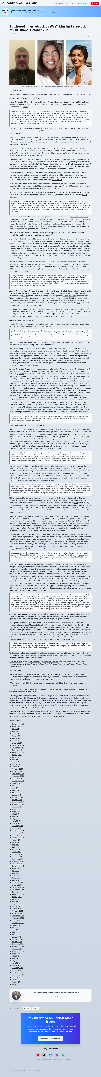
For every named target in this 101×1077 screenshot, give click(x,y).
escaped (64, 516)
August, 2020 (17, 726)
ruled (76, 503)
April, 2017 (16, 821)
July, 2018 (15, 785)
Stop (88, 36)
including (77, 521)
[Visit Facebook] (50, 1054)
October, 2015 (17, 864)
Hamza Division (25, 300)
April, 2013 (16, 935)
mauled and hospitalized (47, 369)
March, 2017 (16, 823)
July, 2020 (15, 729)
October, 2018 (17, 778)
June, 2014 (15, 901)
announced (72, 348)
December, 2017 (18, 802)
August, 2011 (17, 982)
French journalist (69, 296)
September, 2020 (18, 724)
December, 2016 (18, 830)
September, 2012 (18, 951)
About (61, 3)
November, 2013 (18, 918)
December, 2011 (18, 972)
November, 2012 (18, 946)
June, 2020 (15, 731)
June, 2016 (15, 845)
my (69, 395)
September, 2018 (18, 781)
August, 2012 (17, 953)
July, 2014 (15, 899)
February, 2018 (17, 797)
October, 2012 (17, 949)
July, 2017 (15, 814)
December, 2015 (18, 859)
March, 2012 (16, 965)
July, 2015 (15, 871)
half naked (19, 239)
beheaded (44, 104)
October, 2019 (17, 750)
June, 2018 (15, 788)
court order (57, 448)
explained (20, 374)
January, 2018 (17, 800)
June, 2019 (15, 759)
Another (39, 639)
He (51, 386)
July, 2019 (15, 757)
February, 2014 (17, 911)
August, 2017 (17, 811)
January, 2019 (17, 771)
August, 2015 (17, 868)
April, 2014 (16, 906)
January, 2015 (17, 885)
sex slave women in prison (56, 300)
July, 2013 (15, 927)
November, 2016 (18, 833)
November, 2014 (18, 890)
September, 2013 (18, 923)
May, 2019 (15, 762)
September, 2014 (18, 894)
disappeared (65, 564)
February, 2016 (17, 854)
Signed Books (76, 3)
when (32, 383)
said (61, 148)
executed (40, 266)
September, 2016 (18, 838)
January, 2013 (17, 942)
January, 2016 (17, 856)
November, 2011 (18, 975)
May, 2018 (15, 790)
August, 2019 (17, 755)
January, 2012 (17, 970)
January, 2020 (17, 743)
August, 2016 (17, 840)
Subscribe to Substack (50, 1038)
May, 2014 (15, 904)
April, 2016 (16, 849)
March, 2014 (16, 909)
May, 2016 (15, 847)
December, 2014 (18, 887)
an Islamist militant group (58, 166)
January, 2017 (17, 828)
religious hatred (35, 534)
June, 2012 (15, 958)
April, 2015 (16, 878)
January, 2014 (17, 913)
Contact (85, 3)
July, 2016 (15, 842)
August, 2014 (17, 897)
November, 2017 (18, 804)
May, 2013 (15, 932)
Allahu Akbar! (57, 180)
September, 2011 (18, 979)
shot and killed (37, 137)
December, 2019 (18, 745)
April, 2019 (16, 764)
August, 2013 (17, 925)
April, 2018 (16, 793)
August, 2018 (17, 783)
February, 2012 (17, 968)
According (13, 128)
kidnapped (42, 429)
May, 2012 (15, 961)
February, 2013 (17, 939)
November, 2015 (18, 861)
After (85, 407)
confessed (24, 311)
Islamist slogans (45, 235)
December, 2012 (18, 944)
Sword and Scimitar (50, 662)
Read (81, 36)
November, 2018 (18, 776)
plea (44, 590)
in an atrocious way (25, 162)
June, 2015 (15, 873)
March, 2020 (16, 738)
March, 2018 (16, 795)
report (25, 107)
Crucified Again (34, 662)
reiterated (36, 358)
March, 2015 (16, 880)
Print (36, 1008)
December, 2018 (18, 774)
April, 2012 (16, 963)
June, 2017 (15, 816)
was (23, 186)
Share (28, 1008)
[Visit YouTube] (38, 1054)
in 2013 (87, 342)
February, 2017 (17, 826)
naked (43, 300)
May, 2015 (15, 875)
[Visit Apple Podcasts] (56, 1054)
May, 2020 (15, 733)
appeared (22, 569)
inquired (12, 581)
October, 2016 (17, 835)
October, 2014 (17, 892)
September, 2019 (18, 752)
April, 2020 (16, 736)
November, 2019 (18, 748)
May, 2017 (15, 819)
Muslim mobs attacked (52, 623)
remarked (46, 224)
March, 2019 (16, 767)
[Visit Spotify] (63, 1054)
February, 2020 (17, 740)
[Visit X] (44, 1054)
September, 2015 (18, 866)
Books (68, 3)
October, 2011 (17, 977)
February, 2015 (17, 882)
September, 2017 (18, 809)
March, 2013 (16, 937)
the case (86, 614)
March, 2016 (16, 852)
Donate (96, 3)
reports (25, 296)
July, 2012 (15, 956)
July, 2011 (15, 984)
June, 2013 (15, 930)
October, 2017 (17, 807)
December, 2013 (18, 916)
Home (55, 3)
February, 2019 (17, 769)
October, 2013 (17, 920)
